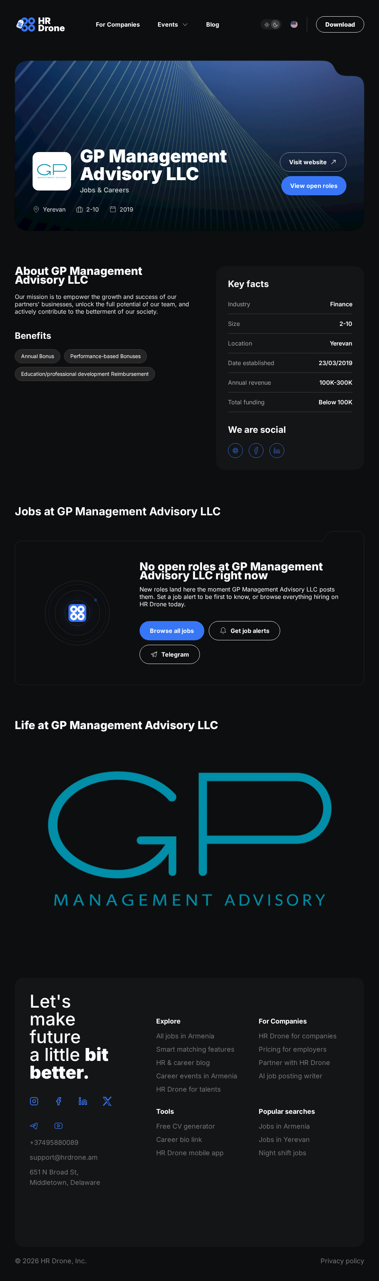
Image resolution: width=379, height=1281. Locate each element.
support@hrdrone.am (64, 1157)
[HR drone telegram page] (34, 1125)
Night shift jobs (282, 1153)
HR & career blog (183, 1062)
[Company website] (235, 450)
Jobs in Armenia (284, 1126)
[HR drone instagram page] (34, 1101)
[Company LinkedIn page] (276, 450)
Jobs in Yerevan (284, 1139)
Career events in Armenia (196, 1076)
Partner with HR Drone (294, 1062)
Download (340, 24)
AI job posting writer (290, 1076)
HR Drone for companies (298, 1036)
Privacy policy (342, 1261)
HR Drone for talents (188, 1089)
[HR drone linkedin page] (82, 1101)
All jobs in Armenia (185, 1036)
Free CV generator (185, 1126)
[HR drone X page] (107, 1101)
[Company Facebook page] (256, 450)
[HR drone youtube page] (58, 1125)
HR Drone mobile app (190, 1153)
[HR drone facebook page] (58, 1101)
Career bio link (179, 1139)
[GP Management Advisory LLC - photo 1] (189, 842)
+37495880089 (54, 1142)
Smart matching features (195, 1049)
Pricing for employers (293, 1049)
